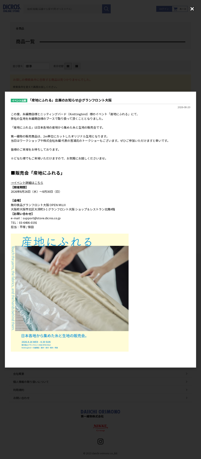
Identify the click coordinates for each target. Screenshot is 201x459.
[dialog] (100, 230)
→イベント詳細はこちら (27, 183)
